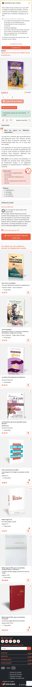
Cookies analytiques (10, 28)
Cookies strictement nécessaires (14, 19)
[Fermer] (29, 3)
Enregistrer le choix (16, 44)
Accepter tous (16, 47)
